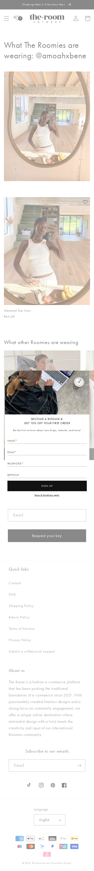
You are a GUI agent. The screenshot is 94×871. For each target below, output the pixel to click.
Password (14, 463)
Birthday (13, 475)
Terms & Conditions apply (47, 495)
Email (11, 452)
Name (11, 440)
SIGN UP (46, 485)
